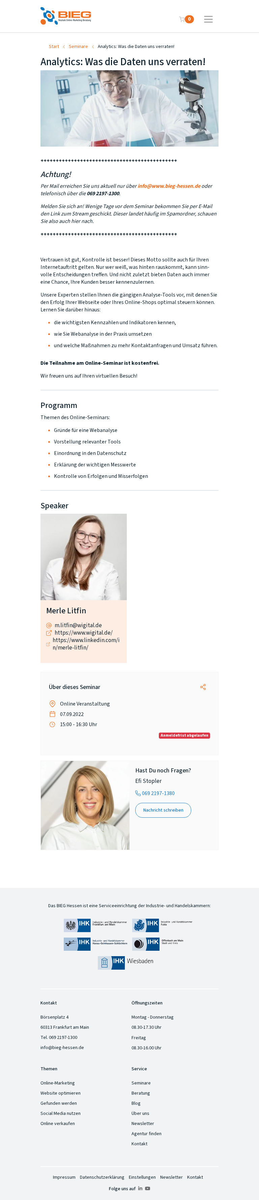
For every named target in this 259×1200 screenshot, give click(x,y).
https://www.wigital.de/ (84, 633)
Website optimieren (60, 1093)
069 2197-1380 (158, 793)
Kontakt (139, 1144)
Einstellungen (142, 1177)
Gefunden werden (58, 1103)
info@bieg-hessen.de (62, 1047)
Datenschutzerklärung (102, 1177)
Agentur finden (147, 1133)
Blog (136, 1103)
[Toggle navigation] (209, 19)
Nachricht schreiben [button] (163, 810)
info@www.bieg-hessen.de (169, 186)
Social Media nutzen (60, 1113)
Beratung (141, 1093)
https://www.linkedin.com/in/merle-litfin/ (86, 644)
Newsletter (143, 1123)
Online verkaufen (57, 1123)
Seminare (78, 46)
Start (54, 46)
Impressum (64, 1177)
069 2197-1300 (63, 1037)
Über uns (140, 1113)
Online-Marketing (57, 1083)
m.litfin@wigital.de (78, 625)
